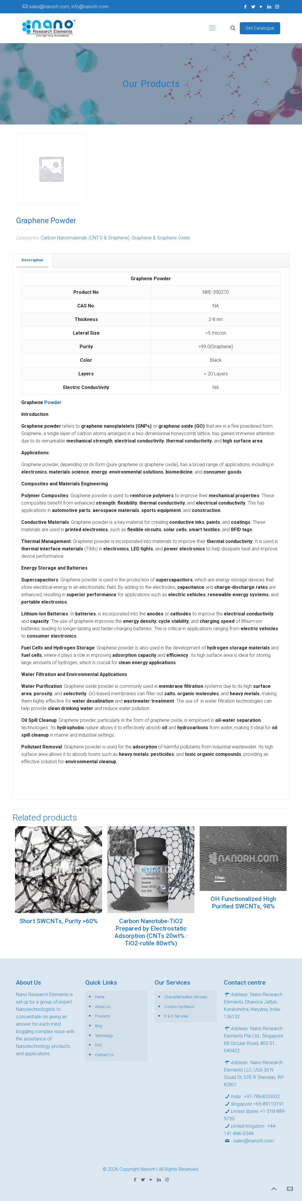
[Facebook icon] (245, 6)
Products (102, 1016)
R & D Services (176, 1016)
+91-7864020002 (262, 1096)
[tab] (32, 260)
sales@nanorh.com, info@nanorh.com (69, 6)
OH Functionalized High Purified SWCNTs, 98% (243, 902)
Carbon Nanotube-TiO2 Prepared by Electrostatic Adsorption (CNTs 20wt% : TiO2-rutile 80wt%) (151, 932)
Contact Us (104, 1055)
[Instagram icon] (277, 6)
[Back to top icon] (273, 1189)
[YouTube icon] (261, 6)
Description (32, 260)
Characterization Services (185, 997)
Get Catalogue (260, 28)
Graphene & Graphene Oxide (161, 238)
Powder (53, 402)
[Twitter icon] (253, 6)
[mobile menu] (212, 28)
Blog (98, 1026)
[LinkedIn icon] (269, 6)
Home (99, 997)
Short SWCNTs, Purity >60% (58, 921)
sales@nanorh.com (254, 1141)
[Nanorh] (49, 28)
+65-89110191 (268, 1104)
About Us (102, 1006)
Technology (104, 1035)
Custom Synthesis (179, 1006)
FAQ (98, 1045)
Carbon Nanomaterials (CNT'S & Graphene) (85, 238)
